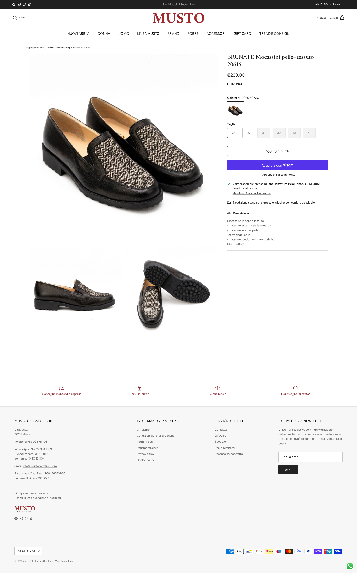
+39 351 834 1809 (41, 449)
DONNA (104, 33)
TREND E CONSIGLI (274, 33)
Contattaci (221, 429)
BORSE (193, 33)
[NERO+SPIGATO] (235, 110)
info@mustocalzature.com (40, 466)
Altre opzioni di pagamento (278, 174)
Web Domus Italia (64, 561)
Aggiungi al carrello (278, 151)
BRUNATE (237, 84)
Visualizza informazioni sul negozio (252, 193)
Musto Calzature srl (32, 561)
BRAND (173, 33)
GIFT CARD (242, 33)
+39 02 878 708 (37, 441)
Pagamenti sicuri (147, 448)
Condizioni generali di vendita (155, 435)
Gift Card (220, 435)
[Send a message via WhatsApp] (350, 566)
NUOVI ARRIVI (78, 33)
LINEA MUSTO (148, 33)
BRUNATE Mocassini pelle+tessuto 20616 (68, 47)
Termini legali (145, 441)
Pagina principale (35, 47)
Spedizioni (221, 441)
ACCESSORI (216, 33)
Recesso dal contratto (229, 454)
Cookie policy (145, 460)
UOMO (123, 33)
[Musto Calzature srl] (178, 18)
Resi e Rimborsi (225, 448)
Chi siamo (143, 429)
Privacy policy (145, 454)
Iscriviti (288, 469)
